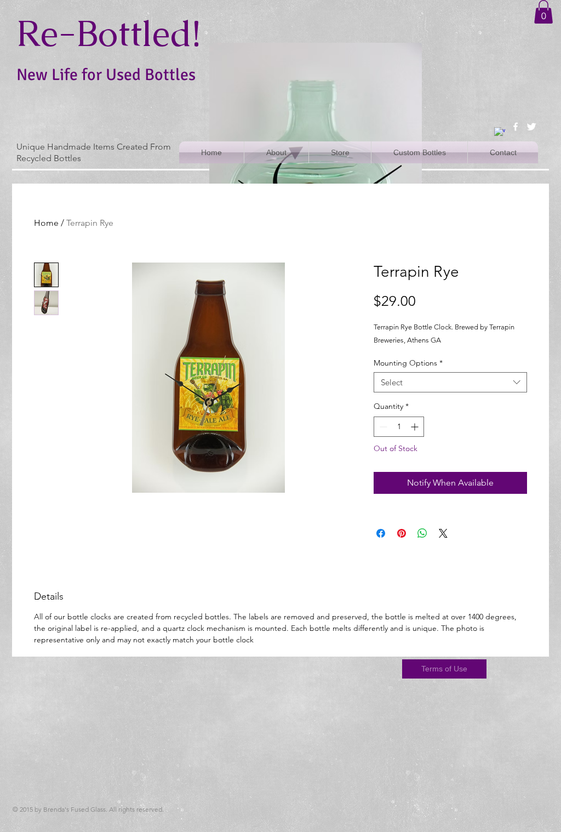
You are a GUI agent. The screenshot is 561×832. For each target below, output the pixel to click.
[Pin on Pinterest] (401, 533)
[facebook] (515, 126)
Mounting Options (408, 363)
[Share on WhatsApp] (422, 533)
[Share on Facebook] (380, 533)
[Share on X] (443, 533)
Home (46, 223)
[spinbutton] (399, 426)
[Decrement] (382, 426)
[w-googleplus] (499, 132)
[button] (543, 12)
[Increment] (415, 426)
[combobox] (450, 382)
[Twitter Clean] (531, 126)
